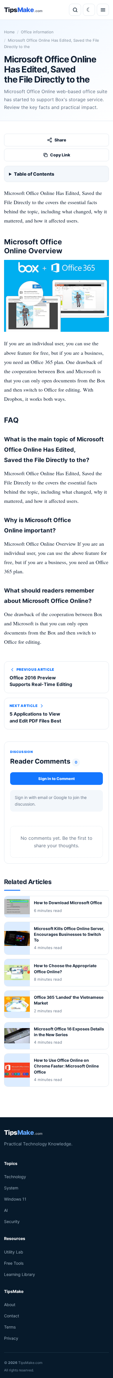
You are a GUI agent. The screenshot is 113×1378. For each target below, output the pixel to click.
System (11, 1187)
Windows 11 (15, 1199)
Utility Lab (13, 1251)
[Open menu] (103, 10)
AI (6, 1210)
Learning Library (19, 1274)
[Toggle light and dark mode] (89, 10)
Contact (11, 1315)
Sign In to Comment (56, 778)
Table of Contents (34, 174)
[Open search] (75, 10)
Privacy (11, 1338)
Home (9, 32)
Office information (37, 32)
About (9, 1304)
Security (12, 1221)
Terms (10, 1327)
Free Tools (13, 1262)
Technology (15, 1176)
